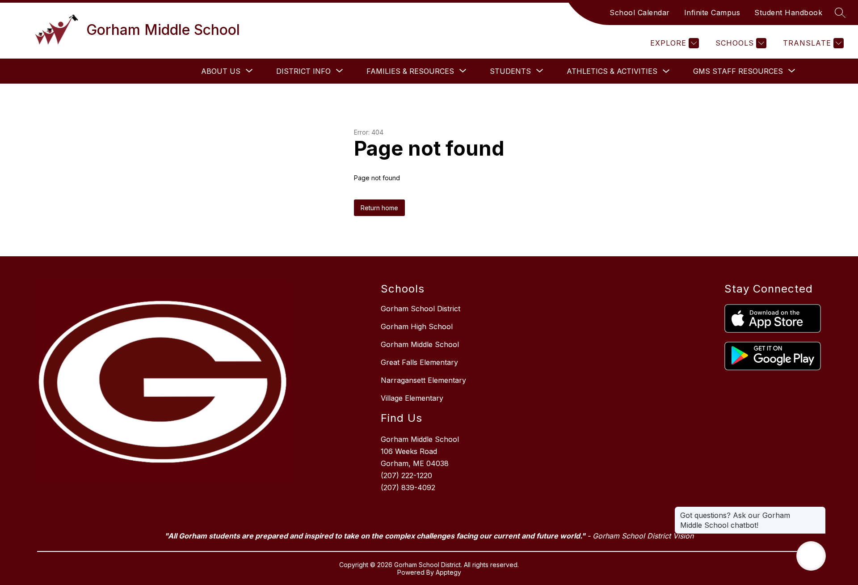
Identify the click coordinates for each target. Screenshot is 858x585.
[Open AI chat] (811, 555)
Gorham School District (420, 308)
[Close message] (818, 510)
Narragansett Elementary (423, 380)
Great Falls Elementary (419, 362)
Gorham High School (417, 326)
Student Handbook (788, 12)
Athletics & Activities (612, 71)
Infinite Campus (712, 12)
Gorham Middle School (420, 344)
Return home (379, 208)
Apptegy (448, 572)
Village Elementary (412, 398)
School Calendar (640, 12)
